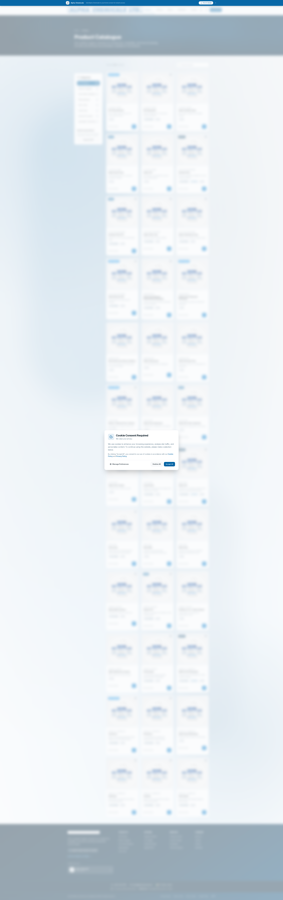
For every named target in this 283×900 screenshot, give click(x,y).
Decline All (157, 464)
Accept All (169, 464)
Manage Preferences (120, 464)
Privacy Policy (121, 456)
